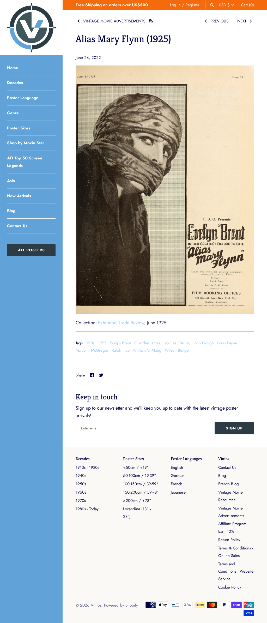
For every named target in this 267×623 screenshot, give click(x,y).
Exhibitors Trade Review (121, 322)
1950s (81, 484)
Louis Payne (227, 343)
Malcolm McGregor (92, 350)
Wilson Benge (177, 350)
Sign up (234, 428)
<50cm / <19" (136, 467)
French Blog (228, 484)
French (176, 484)
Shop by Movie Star (25, 143)
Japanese (178, 492)
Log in (175, 5)
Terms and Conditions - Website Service (235, 571)
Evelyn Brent (120, 343)
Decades (15, 83)
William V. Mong (147, 350)
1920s (89, 343)
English (177, 467)
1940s (81, 475)
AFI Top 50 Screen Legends (24, 162)
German (177, 475)
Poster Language (22, 98)
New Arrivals (19, 196)
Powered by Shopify (121, 605)
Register (192, 5)
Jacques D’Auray (176, 343)
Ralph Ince (121, 350)
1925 (102, 343)
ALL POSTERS (31, 250)
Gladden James (147, 343)
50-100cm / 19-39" (139, 475)
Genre (13, 113)
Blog (11, 211)
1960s (81, 492)
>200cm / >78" (137, 501)
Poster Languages (186, 459)
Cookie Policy (229, 587)
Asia (11, 181)
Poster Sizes (18, 128)
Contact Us (17, 226)
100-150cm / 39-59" (140, 484)
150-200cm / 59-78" (141, 492)
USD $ (224, 5)
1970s (81, 501)
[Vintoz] (31, 27)
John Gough (203, 343)
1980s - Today (87, 509)
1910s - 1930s (87, 467)
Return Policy (229, 540)
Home (12, 68)
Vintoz (223, 459)
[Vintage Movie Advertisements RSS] (151, 20)
